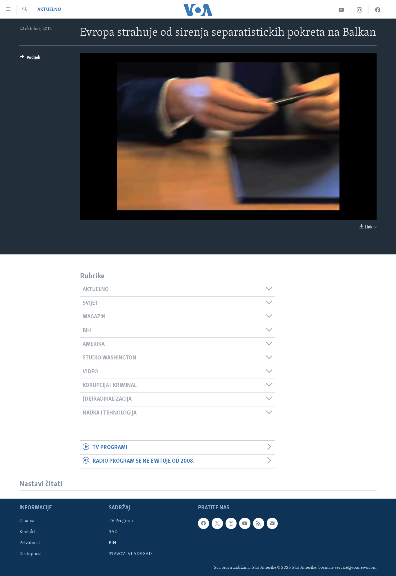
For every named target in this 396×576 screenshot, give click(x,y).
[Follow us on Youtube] (244, 523)
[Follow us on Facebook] (203, 523)
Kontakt (27, 532)
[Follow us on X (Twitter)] (217, 523)
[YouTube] (341, 10)
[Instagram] (359, 10)
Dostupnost (30, 554)
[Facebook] (378, 10)
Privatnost (29, 543)
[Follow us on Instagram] (231, 523)
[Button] (30, 58)
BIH (112, 543)
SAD (113, 532)
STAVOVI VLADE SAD (130, 554)
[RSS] (258, 523)
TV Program (121, 521)
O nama (26, 521)
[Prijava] (272, 523)
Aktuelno (49, 9)
